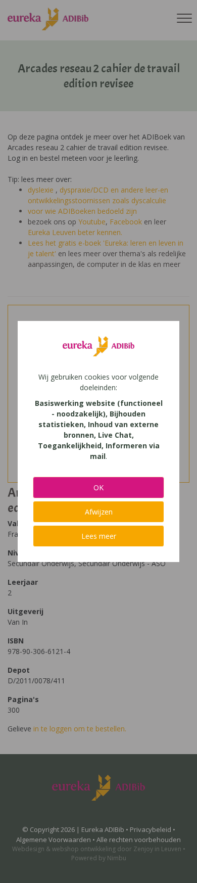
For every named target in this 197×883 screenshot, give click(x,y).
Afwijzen (99, 512)
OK (98, 487)
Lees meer (98, 536)
